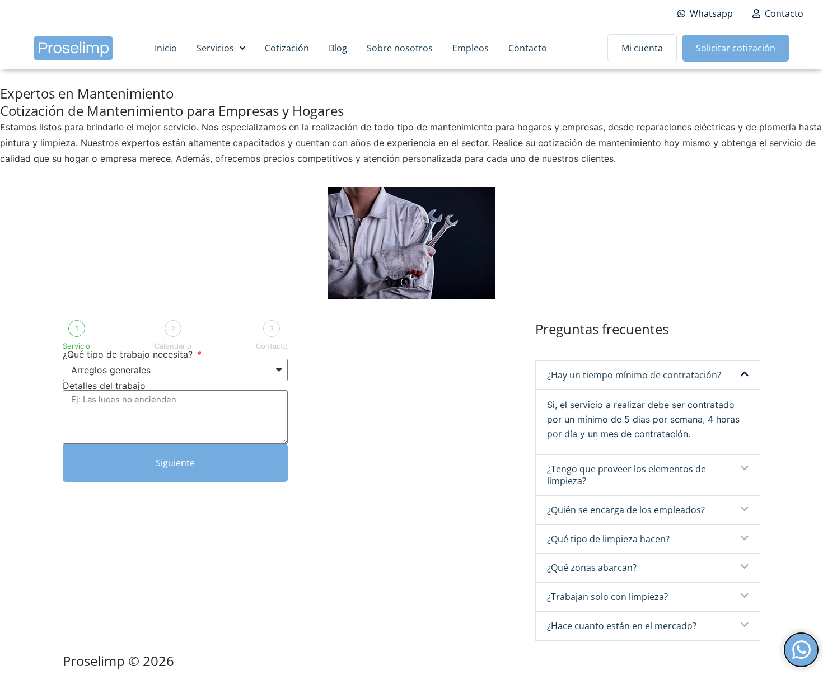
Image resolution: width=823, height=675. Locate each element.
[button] (648, 375)
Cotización (287, 48)
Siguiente (175, 463)
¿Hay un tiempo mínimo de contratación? (634, 375)
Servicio (76, 346)
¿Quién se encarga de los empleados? (626, 510)
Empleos (470, 48)
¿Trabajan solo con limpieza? (607, 596)
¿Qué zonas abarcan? (592, 567)
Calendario (173, 346)
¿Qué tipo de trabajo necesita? (129, 354)
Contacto (527, 48)
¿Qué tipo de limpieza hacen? (608, 539)
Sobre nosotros (400, 48)
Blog (338, 48)
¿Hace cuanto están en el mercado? (621, 626)
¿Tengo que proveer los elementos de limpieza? (626, 475)
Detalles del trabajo (104, 385)
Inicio (166, 48)
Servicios (215, 48)
